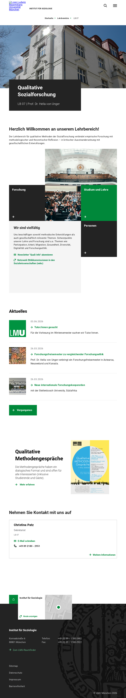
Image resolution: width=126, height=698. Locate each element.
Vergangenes (24, 410)
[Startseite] (13, 599)
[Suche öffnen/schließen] (105, 5)
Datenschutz (15, 672)
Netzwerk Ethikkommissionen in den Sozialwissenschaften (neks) (34, 262)
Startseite (49, 18)
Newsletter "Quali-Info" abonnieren (35, 254)
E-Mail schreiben (26, 541)
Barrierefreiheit (17, 686)
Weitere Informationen (104, 554)
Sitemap (13, 666)
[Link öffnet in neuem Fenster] (45, 607)
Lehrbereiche (63, 18)
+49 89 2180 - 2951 (29, 546)
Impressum (15, 679)
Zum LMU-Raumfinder (24, 650)
